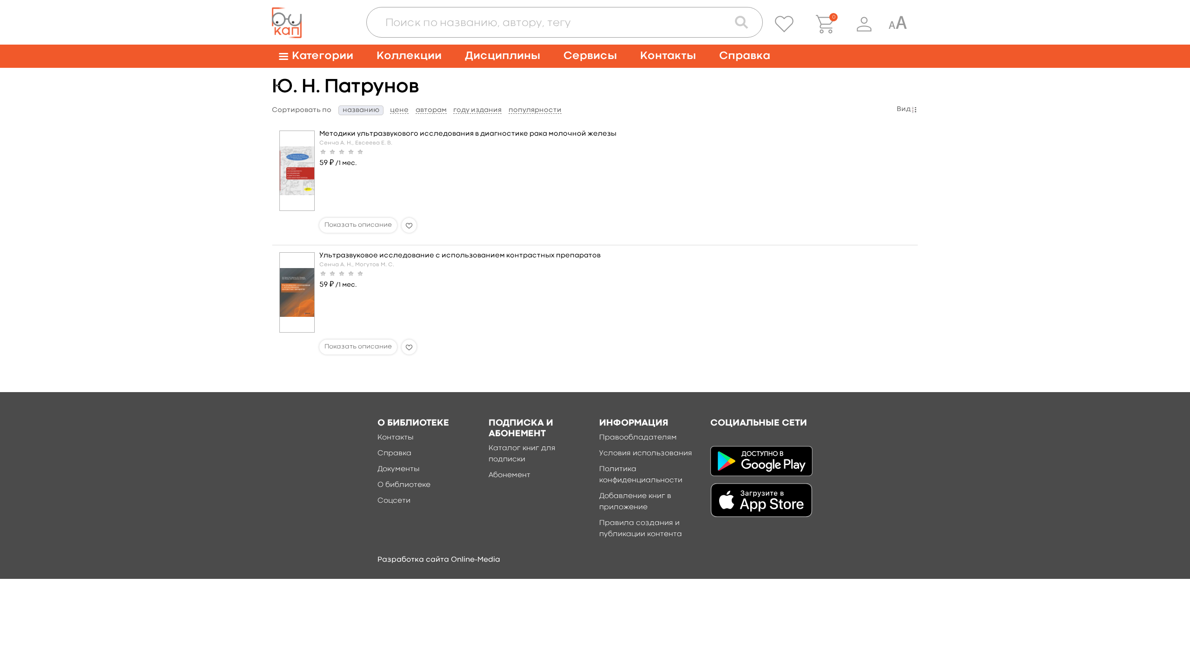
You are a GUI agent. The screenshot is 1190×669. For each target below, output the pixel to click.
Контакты (668, 56)
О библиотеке (403, 485)
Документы (398, 469)
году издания (477, 110)
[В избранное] (409, 225)
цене (399, 110)
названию (361, 110)
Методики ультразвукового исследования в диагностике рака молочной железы (467, 134)
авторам (431, 110)
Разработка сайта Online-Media (438, 560)
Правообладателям (638, 437)
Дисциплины (502, 56)
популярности (535, 110)
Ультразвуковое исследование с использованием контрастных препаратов (460, 256)
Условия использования (645, 453)
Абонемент (509, 475)
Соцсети (393, 501)
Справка (744, 56)
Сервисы (590, 56)
